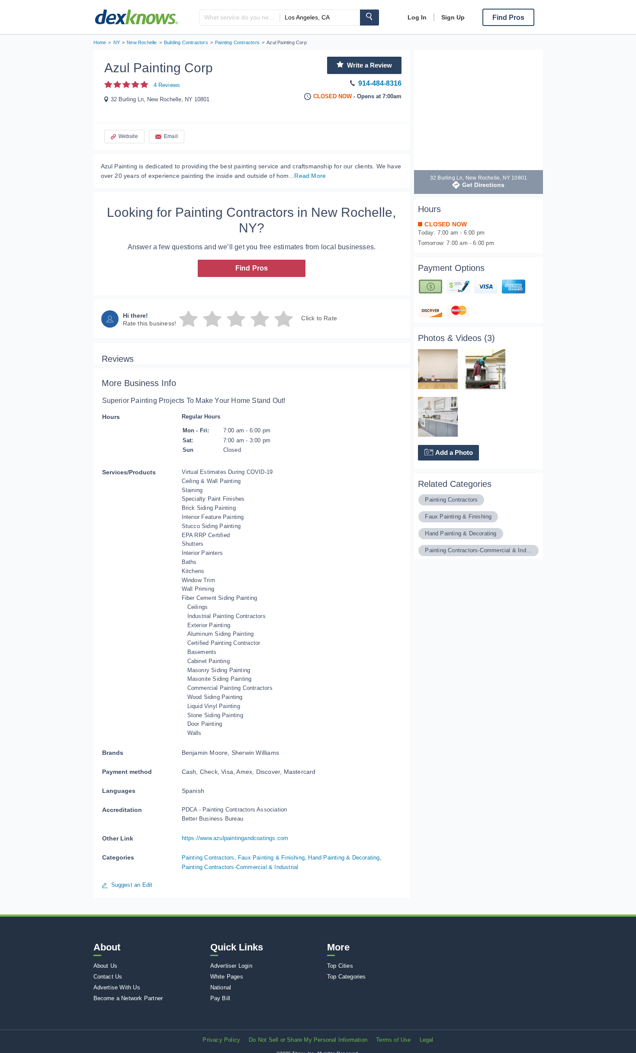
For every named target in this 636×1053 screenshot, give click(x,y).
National (220, 987)
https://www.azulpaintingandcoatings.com (235, 838)
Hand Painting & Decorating (343, 857)
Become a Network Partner (128, 998)
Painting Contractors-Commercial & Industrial (240, 867)
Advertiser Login (231, 966)
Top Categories (346, 976)
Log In (417, 17)
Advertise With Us (116, 987)
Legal (427, 1040)
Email (171, 136)
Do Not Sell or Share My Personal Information (308, 1040)
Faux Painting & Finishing (271, 857)
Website (128, 136)
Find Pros (251, 268)
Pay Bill (220, 998)
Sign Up (453, 17)
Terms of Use (393, 1040)
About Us (105, 966)
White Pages (226, 976)
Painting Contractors (208, 857)
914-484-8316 (380, 83)
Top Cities (340, 966)
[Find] (369, 18)
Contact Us (107, 976)
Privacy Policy (221, 1040)
